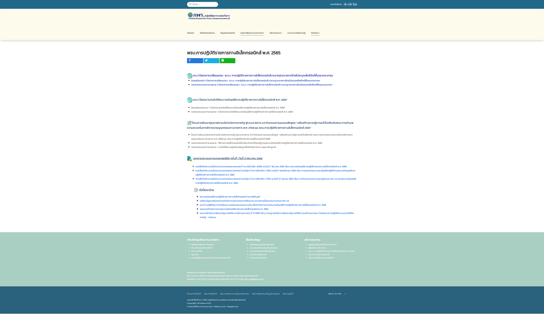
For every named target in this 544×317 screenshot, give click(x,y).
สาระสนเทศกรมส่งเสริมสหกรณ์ (263, 247)
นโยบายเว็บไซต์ (210, 293)
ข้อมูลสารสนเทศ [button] (227, 32)
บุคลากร (194, 254)
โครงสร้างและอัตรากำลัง (202, 247)
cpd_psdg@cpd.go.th (254, 279)
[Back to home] (208, 16)
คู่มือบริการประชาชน (317, 247)
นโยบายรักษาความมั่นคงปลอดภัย (234, 293)
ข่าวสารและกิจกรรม (258, 257)
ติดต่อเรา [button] (315, 32)
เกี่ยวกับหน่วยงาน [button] (207, 32)
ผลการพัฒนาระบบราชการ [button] (252, 32)
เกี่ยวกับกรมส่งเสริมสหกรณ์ (262, 244)
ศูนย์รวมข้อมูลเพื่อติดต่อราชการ (322, 244)
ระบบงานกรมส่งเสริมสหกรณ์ (262, 251)
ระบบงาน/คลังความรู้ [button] (296, 32)
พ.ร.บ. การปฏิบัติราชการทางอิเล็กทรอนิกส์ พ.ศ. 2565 (331, 251)
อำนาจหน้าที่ (196, 251)
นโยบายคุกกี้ (287, 293)
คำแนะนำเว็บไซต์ (194, 293)
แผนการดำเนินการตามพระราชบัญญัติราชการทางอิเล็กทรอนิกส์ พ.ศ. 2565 (234, 209)
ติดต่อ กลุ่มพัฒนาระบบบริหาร (321, 257)
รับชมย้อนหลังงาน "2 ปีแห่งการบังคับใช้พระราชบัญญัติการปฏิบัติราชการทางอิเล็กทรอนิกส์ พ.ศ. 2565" (238, 107)
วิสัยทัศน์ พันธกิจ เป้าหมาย (202, 244)
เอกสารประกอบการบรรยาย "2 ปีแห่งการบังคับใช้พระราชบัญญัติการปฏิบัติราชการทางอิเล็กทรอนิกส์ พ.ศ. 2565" (242, 111)
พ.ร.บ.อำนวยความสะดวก (319, 254)
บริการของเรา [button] (275, 32)
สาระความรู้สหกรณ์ (258, 254)
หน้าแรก (190, 32)
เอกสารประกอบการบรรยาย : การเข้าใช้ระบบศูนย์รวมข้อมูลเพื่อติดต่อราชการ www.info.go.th (233, 147)
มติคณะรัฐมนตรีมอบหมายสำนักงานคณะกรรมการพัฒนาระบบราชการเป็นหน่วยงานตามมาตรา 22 (244, 200)
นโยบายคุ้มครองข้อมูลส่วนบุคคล (266, 293)
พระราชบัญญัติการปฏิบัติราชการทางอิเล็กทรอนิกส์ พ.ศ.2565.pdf (230, 196)
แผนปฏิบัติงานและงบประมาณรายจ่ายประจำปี (210, 257)
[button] (345, 293)
